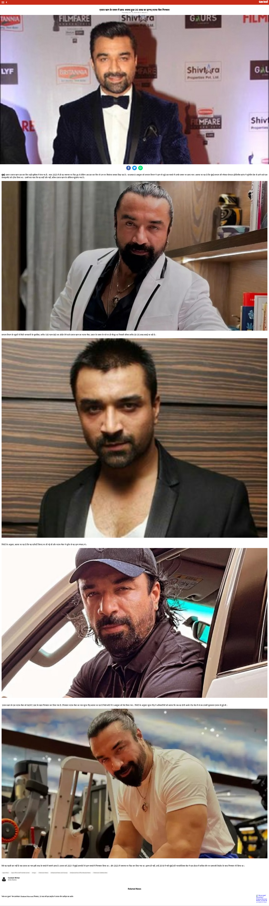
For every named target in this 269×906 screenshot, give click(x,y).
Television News (43, 873)
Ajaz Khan (6, 873)
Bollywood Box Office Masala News (80, 873)
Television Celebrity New (100, 873)
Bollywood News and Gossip (59, 873)
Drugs (34, 873)
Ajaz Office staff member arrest (20, 873)
